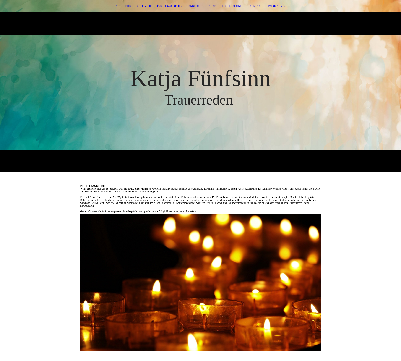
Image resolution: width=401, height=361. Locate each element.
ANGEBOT (194, 6)
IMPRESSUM (275, 6)
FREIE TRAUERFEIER (169, 6)
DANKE (211, 6)
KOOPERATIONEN (232, 6)
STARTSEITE (123, 6)
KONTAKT (256, 6)
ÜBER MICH (144, 6)
